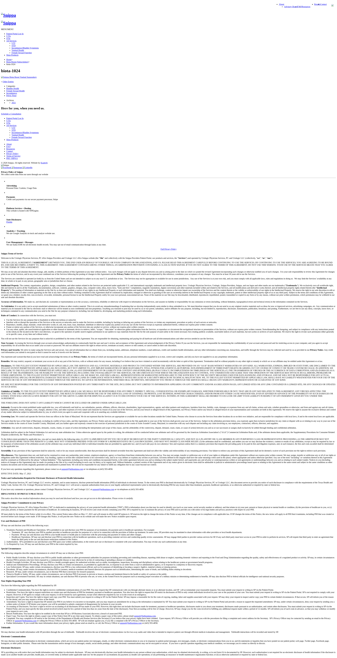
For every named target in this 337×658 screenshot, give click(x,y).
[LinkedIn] (27, 167)
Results (317, 4)
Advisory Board (291, 7)
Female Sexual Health (15, 91)
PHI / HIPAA (12, 158)
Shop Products (12, 55)
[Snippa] (8, 15)
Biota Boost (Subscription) (17, 62)
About (281, 4)
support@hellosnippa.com (72, 469)
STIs (8, 38)
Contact (323, 4)
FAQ (8, 146)
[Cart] (332, 5)
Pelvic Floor (11, 95)
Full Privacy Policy (169, 249)
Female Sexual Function (22, 53)
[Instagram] (17, 167)
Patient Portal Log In (15, 34)
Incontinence (11, 93)
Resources (306, 7)
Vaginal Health (18, 50)
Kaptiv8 (44, 163)
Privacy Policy (12, 153)
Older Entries (8, 82)
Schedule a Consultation (11, 114)
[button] (7, 29)
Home (8, 59)
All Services (11, 41)
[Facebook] (6, 167)
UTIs (8, 36)
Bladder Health (12, 88)
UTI (13, 43)
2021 (14, 103)
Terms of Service (13, 156)
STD (14, 45)
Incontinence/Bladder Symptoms (25, 48)
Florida (9, 222)
